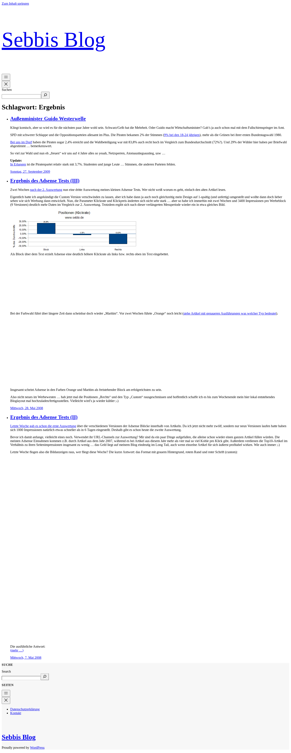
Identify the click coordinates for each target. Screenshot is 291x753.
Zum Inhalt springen (15, 3)
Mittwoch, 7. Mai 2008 (25, 657)
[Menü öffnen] (6, 77)
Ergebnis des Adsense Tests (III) (44, 180)
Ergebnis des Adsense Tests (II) (44, 417)
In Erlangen (18, 164)
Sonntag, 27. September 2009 (30, 171)
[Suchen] (45, 95)
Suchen (7, 89)
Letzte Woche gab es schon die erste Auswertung (43, 426)
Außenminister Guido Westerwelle (48, 118)
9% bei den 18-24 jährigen (182, 135)
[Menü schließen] (6, 84)
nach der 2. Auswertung (46, 190)
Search (6, 671)
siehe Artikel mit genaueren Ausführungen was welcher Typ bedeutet (229, 313)
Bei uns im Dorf (21, 142)
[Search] (45, 676)
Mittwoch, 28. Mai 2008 (26, 408)
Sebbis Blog (53, 39)
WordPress (37, 747)
